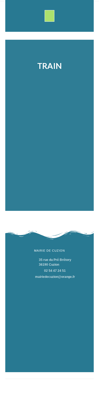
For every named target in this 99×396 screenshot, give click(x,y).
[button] (50, 16)
